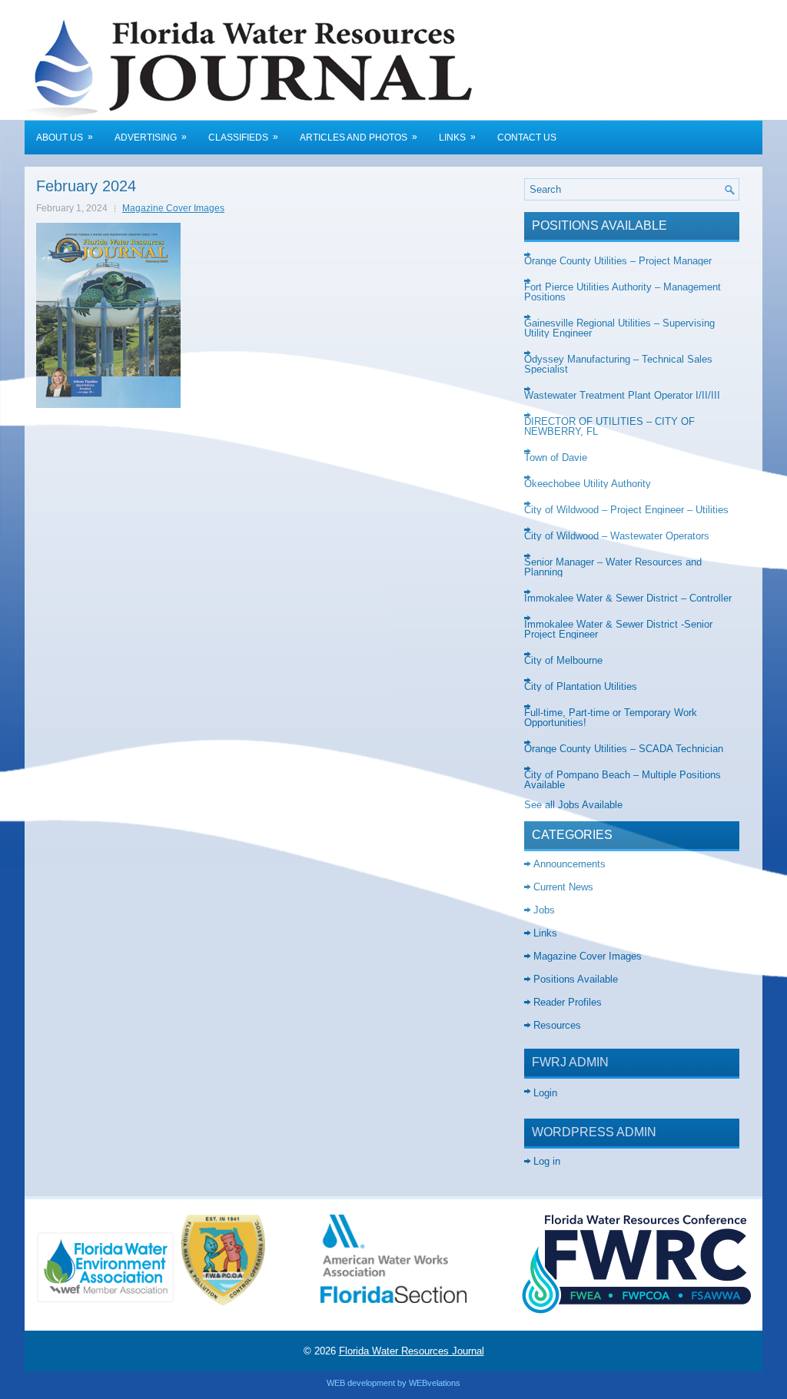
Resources (557, 1025)
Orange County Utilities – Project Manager (618, 261)
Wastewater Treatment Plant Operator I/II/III (622, 395)
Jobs (544, 910)
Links (457, 137)
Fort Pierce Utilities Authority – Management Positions (622, 292)
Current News (563, 887)
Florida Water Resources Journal (411, 1351)
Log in (546, 1161)
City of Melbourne (563, 660)
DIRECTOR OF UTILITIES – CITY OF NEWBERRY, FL (609, 426)
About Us (64, 137)
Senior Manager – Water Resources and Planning (613, 567)
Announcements (569, 864)
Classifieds (243, 137)
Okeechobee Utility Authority (587, 484)
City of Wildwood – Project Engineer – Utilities (626, 510)
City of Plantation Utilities (580, 686)
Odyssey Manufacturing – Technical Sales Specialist (618, 364)
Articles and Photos (358, 137)
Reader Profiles (567, 1002)
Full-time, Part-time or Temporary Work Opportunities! (610, 718)
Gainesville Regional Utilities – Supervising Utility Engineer (619, 328)
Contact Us (526, 137)
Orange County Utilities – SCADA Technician (623, 749)
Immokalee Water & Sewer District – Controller (628, 598)
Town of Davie (555, 457)
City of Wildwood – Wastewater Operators (616, 536)
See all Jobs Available (573, 805)
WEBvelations (434, 1382)
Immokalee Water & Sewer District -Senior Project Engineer (618, 629)
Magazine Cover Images (173, 208)
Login (545, 1093)
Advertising (151, 137)
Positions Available (575, 979)
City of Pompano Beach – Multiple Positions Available (622, 780)
